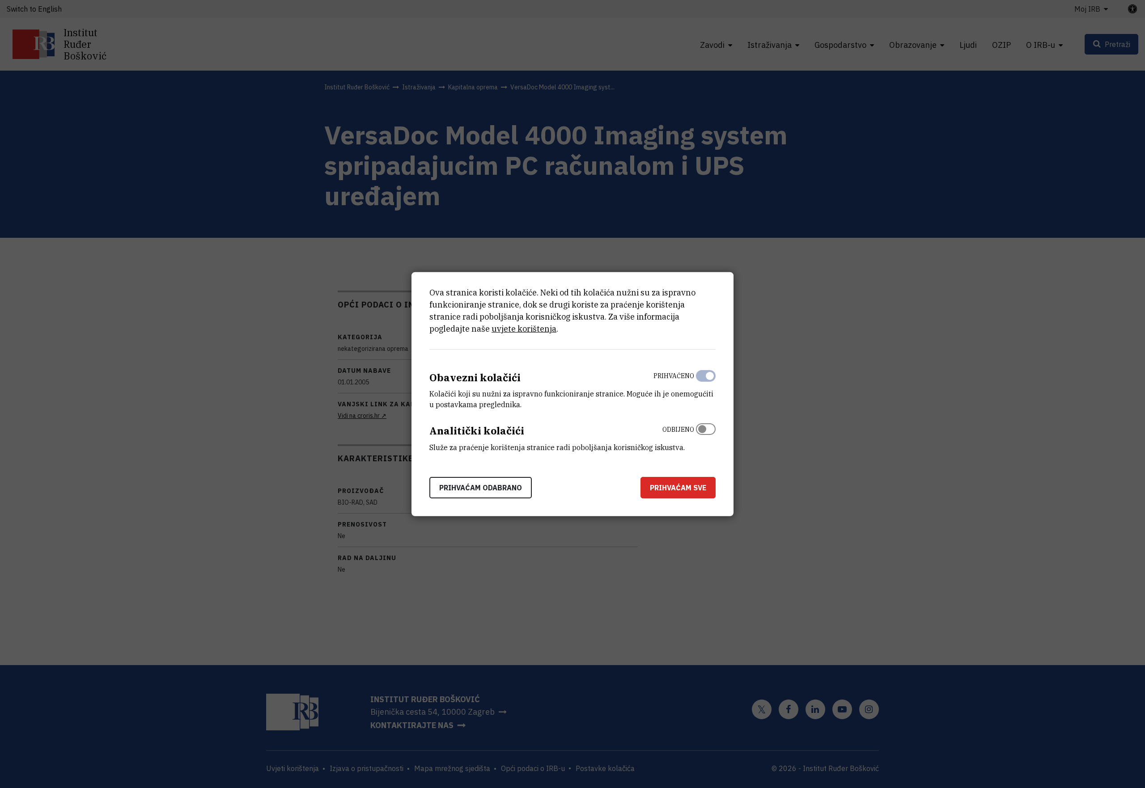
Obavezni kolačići (475, 377)
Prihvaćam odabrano (480, 487)
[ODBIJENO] (706, 436)
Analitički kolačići (476, 430)
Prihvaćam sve (678, 487)
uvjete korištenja (524, 328)
